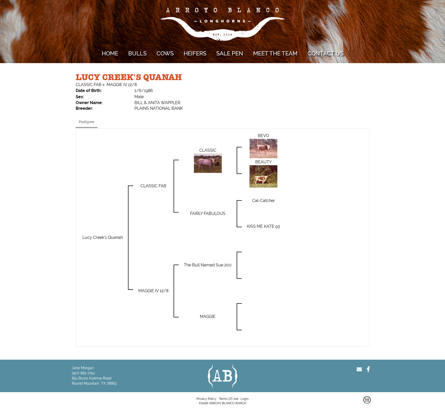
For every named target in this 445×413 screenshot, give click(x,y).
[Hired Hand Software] (367, 404)
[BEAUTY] (263, 176)
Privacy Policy (206, 399)
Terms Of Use (228, 399)
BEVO (263, 135)
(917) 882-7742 (83, 373)
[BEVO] (263, 148)
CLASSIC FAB (88, 84)
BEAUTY (263, 161)
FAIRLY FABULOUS (207, 213)
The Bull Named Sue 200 (208, 265)
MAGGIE (208, 316)
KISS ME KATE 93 (263, 226)
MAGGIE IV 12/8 (122, 84)
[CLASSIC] (208, 163)
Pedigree (86, 122)
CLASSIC (207, 150)
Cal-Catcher (263, 200)
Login (245, 399)
